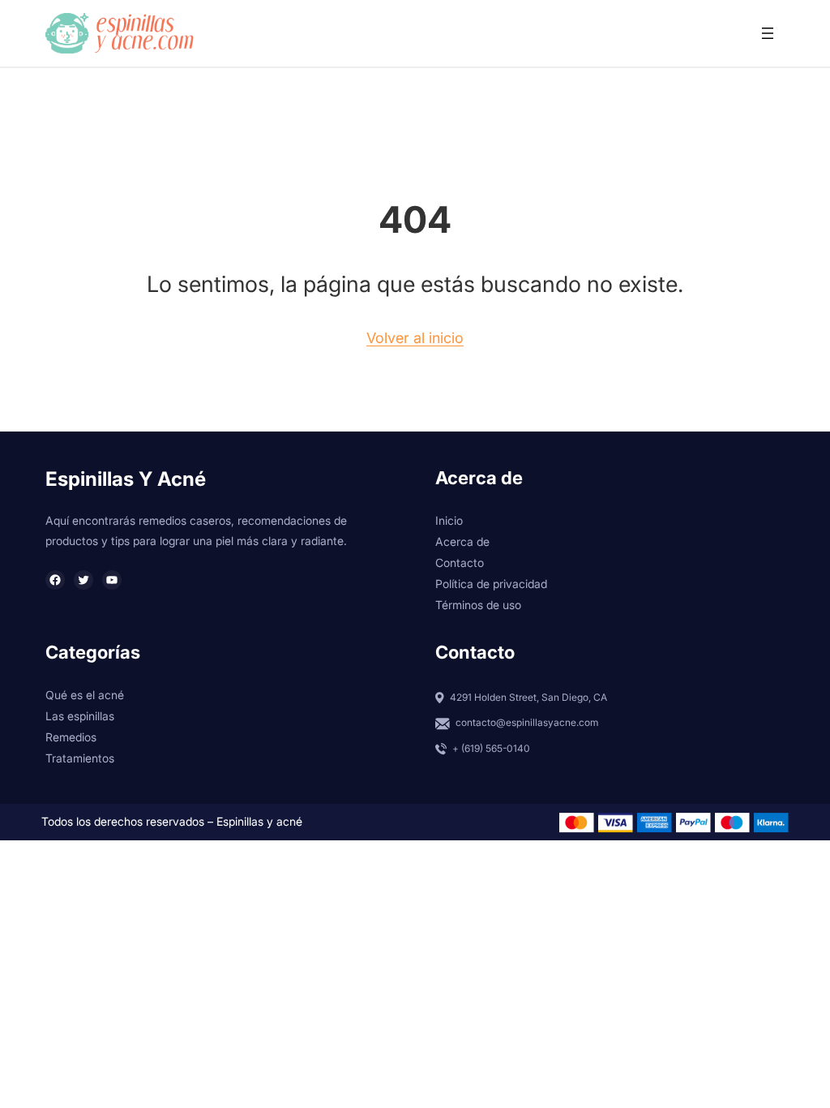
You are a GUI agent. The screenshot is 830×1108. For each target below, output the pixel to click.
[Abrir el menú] (768, 33)
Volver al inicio (415, 337)
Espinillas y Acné (125, 479)
